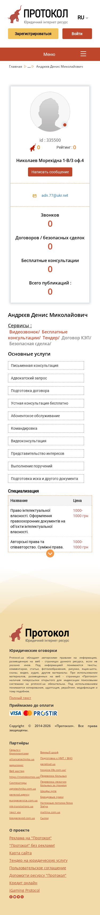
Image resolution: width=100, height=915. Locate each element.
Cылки (44, 818)
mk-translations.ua (21, 806)
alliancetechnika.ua (21, 759)
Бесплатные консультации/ (37, 335)
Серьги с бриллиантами (19, 751)
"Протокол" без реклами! (32, 845)
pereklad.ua (47, 764)
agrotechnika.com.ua (22, 788)
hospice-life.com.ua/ (53, 770)
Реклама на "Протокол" (30, 837)
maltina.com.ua (50, 812)
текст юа (15, 812)
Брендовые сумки (51, 797)
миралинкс (16, 765)
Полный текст (20, 697)
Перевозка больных (53, 776)
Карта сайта (20, 852)
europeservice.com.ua (23, 800)
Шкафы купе (48, 791)
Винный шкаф (49, 752)
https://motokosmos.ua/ (24, 777)
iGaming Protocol (24, 890)
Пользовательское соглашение (37, 867)
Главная (16, 66)
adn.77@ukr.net (55, 195)
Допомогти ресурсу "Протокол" (37, 875)
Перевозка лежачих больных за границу (53, 783)
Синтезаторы (18, 783)
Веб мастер (16, 771)
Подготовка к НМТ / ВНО (56, 758)
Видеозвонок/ (24, 332)
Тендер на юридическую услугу (38, 860)
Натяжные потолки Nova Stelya (56, 804)
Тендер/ (51, 338)
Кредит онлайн (23, 882)
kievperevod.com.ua (22, 818)
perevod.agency (19, 794)
